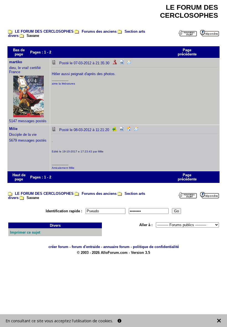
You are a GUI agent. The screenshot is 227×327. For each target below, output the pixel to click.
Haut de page (18, 177)
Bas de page (19, 52)
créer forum (58, 247)
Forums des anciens (99, 31)
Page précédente (187, 52)
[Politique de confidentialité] (119, 321)
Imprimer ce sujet (25, 232)
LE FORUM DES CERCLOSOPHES (44, 31)
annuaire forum (116, 247)
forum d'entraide (86, 247)
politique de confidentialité (156, 247)
